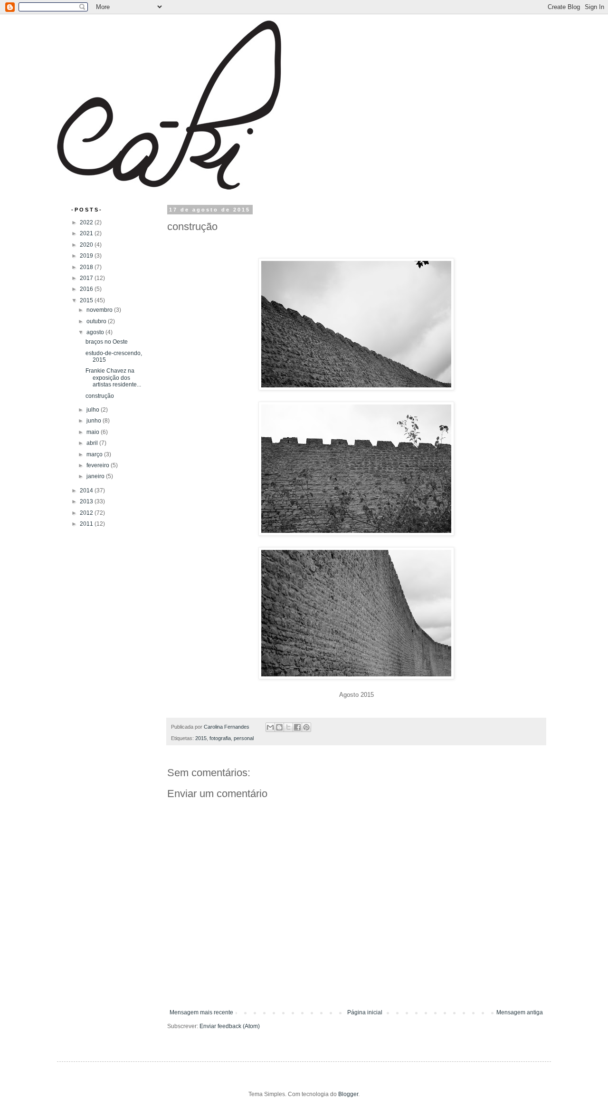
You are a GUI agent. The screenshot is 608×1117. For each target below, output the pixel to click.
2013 (87, 501)
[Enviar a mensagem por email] (270, 727)
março (95, 454)
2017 (87, 278)
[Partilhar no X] (288, 727)
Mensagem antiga (519, 1012)
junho (94, 420)
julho (93, 409)
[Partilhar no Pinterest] (306, 727)
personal (244, 738)
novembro (100, 310)
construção (100, 396)
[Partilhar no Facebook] (297, 727)
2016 (87, 289)
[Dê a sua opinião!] (279, 727)
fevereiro (98, 465)
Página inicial (364, 1012)
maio (93, 432)
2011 (87, 523)
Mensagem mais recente (201, 1012)
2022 (87, 222)
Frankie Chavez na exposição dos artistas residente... (113, 377)
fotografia (220, 738)
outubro (97, 321)
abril (92, 443)
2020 (87, 244)
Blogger (348, 1094)
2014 (87, 490)
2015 (201, 738)
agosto (95, 332)
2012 (87, 513)
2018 (87, 267)
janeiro (96, 476)
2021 (87, 233)
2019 (87, 255)
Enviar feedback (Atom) (230, 1026)
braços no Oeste (107, 341)
